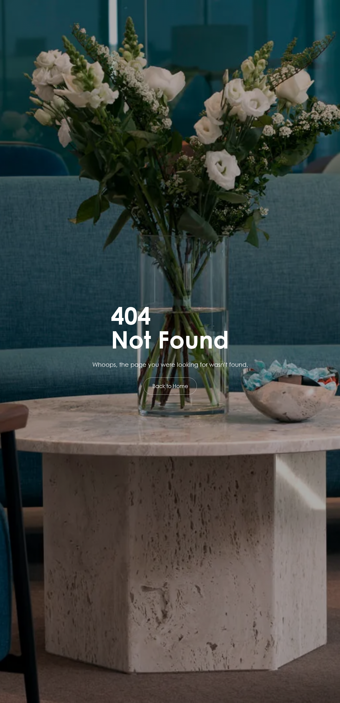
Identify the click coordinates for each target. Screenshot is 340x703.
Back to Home (170, 385)
